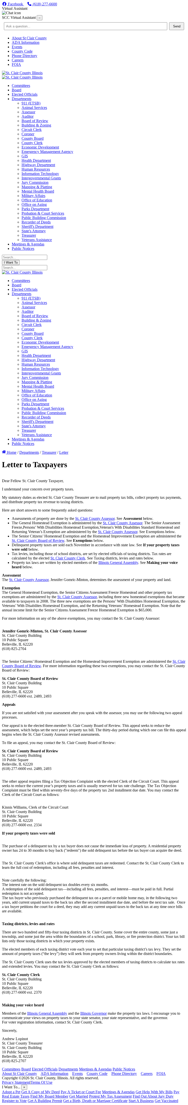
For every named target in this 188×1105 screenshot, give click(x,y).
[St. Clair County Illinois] (22, 73)
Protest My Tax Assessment (110, 1096)
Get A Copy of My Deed (40, 1092)
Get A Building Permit (45, 1101)
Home (11, 452)
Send (176, 26)
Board (26, 1069)
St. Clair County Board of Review (38, 540)
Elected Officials (45, 1069)
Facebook (15, 4)
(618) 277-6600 (44, 4)
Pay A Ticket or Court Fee (81, 1092)
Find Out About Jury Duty (153, 1096)
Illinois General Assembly (118, 562)
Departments (68, 1069)
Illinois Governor (93, 1013)
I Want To (11, 262)
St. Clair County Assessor (95, 518)
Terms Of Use (41, 1082)
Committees (11, 1069)
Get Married (78, 1096)
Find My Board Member (49, 1096)
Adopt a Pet (11, 1092)
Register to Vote (14, 1101)
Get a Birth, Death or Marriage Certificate (95, 1101)
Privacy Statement (16, 1082)
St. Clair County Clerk (67, 558)
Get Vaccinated (166, 1101)
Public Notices (124, 1069)
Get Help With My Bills (154, 1092)
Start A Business (141, 1101)
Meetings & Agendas (95, 1069)
